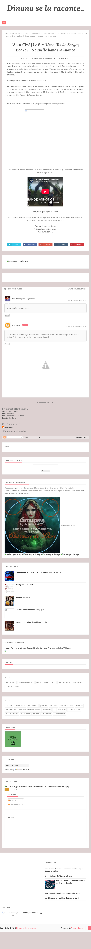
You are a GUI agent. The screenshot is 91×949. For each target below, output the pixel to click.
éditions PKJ (77, 682)
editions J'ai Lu (64, 682)
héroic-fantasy (12, 714)
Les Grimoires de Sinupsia (13, 415)
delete (84, 300)
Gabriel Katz (11, 682)
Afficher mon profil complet (14, 431)
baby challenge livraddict (29, 710)
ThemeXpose (77, 928)
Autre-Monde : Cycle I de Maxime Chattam (62, 893)
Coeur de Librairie (10, 411)
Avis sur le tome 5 (45, 232)
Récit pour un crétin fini (25, 585)
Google (47, 245)
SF (54, 710)
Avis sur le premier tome (45, 226)
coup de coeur (49, 682)
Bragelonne (32, 706)
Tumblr (62, 245)
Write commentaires (77, 289)
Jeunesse (43, 706)
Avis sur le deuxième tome (45, 229)
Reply (7, 315)
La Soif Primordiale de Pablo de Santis (31, 622)
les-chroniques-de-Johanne (23, 299)
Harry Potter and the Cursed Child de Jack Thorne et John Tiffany (38, 648)
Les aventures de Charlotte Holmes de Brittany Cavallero (70, 882)
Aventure (62, 710)
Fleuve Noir (46, 714)
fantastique (20, 706)
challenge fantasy (26, 682)
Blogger (50, 402)
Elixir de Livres (8, 413)
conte (38, 682)
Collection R (11, 710)
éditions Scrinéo (12, 687)
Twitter (16, 245)
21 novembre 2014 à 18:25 (74, 300)
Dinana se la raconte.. (45, 8)
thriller (79, 706)
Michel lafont (59, 714)
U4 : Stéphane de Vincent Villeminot (59, 876)
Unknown (24, 261)
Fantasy (9, 706)
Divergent (47, 710)
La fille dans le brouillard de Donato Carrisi (62, 898)
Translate (24, 769)
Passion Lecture (9, 418)
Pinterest (78, 245)
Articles (13, 800)
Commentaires (16, 805)
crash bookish (74, 710)
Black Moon (25, 714)
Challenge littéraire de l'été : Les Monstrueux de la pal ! (38, 572)
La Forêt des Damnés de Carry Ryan (30, 610)
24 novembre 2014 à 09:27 (74, 326)
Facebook (31, 245)
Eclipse (36, 714)
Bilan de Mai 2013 (23, 597)
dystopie (53, 706)
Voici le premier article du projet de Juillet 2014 (26, 80)
